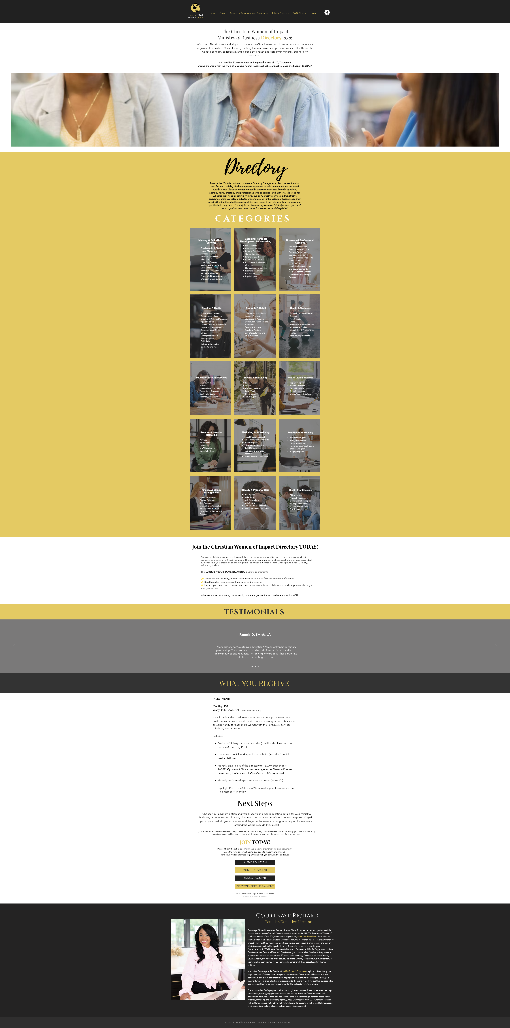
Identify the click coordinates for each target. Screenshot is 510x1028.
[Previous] (14, 646)
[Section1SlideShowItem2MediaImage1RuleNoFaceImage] (254, 666)
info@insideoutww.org (257, 834)
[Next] (496, 646)
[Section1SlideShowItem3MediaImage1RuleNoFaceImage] (258, 666)
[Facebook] (327, 12)
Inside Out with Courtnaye (294, 971)
